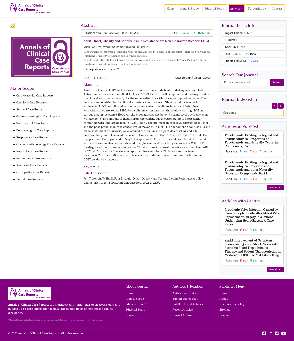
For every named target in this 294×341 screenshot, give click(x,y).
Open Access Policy (232, 304)
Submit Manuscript (185, 299)
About (223, 299)
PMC (245, 151)
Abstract (233, 230)
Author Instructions (186, 293)
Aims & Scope (189, 8)
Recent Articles (183, 310)
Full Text (102, 78)
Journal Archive (183, 315)
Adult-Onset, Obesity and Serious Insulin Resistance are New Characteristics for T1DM (146, 41)
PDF (89, 78)
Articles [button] (235, 8)
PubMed (233, 151)
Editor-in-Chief (136, 304)
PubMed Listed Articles (188, 304)
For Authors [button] (256, 8)
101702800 (253, 61)
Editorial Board (214, 8)
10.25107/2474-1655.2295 (194, 33)
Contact (277, 8)
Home (171, 8)
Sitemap (224, 310)
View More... (275, 188)
